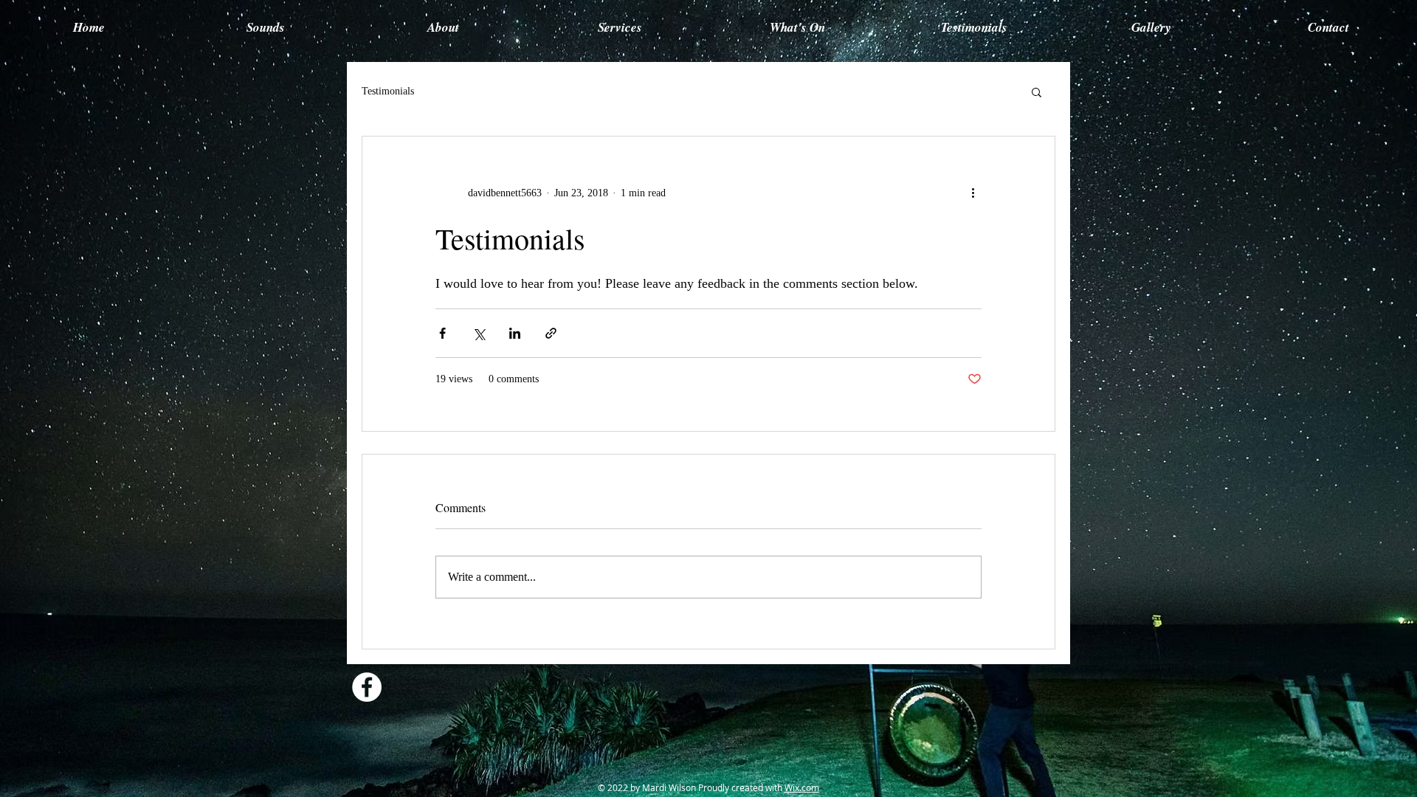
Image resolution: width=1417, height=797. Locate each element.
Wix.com (802, 787)
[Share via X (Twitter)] (479, 333)
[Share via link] (551, 333)
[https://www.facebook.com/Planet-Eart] (367, 687)
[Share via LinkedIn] (515, 333)
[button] (1037, 91)
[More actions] (973, 192)
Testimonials (388, 91)
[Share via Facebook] (442, 333)
